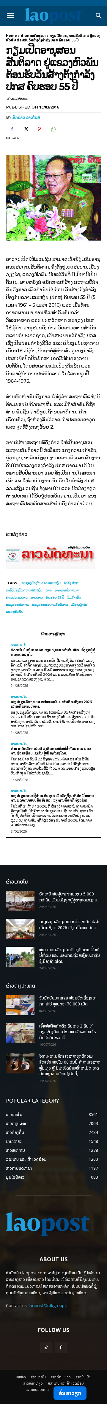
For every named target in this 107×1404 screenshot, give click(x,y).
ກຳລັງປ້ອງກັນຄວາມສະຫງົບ (24, 590)
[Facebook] (12, 129)
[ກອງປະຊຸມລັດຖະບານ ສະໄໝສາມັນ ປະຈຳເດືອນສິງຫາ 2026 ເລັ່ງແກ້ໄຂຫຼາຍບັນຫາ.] (20, 929)
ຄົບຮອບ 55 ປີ (55, 597)
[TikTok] (46, 1347)
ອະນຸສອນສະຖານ (17, 604)
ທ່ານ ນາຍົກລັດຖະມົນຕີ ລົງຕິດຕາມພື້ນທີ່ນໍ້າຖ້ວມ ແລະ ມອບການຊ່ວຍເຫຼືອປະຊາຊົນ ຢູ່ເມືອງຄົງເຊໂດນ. (51, 751)
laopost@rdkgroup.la (49, 1305)
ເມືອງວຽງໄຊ (79, 604)
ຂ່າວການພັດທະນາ (33, 35)
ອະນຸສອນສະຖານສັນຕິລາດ (50, 604)
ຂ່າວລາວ (37, 597)
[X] (26, 129)
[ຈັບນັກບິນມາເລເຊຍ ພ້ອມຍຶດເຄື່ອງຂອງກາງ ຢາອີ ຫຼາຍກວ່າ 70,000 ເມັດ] (20, 1005)
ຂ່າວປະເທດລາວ (17, 597)
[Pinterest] (39, 129)
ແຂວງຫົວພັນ (14, 612)
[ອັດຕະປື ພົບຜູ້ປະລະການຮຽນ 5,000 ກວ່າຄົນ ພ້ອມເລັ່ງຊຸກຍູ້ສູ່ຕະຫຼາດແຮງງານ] (20, 901)
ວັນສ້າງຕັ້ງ (74, 597)
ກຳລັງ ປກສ (71, 583)
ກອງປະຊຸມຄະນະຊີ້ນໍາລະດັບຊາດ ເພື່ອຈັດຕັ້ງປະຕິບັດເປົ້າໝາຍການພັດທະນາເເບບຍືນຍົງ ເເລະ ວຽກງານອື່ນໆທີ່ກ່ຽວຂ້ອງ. (52, 798)
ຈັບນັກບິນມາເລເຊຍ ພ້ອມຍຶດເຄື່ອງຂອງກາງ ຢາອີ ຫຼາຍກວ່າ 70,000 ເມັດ (68, 1001)
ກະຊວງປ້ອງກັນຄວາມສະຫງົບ (41, 583)
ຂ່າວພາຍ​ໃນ (19, 645)
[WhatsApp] (53, 129)
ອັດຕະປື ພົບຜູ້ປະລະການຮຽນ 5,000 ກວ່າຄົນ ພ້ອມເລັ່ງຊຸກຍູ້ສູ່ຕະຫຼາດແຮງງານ (53, 652)
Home (11, 35)
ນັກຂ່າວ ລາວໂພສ (26, 117)
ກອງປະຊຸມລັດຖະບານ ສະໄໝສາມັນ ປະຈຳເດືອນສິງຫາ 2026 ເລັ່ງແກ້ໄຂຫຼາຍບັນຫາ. (51, 704)
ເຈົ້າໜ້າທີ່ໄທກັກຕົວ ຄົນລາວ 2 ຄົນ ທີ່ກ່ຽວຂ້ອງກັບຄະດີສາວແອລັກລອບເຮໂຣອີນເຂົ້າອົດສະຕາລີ (67, 1031)
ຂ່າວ (48, 590)
